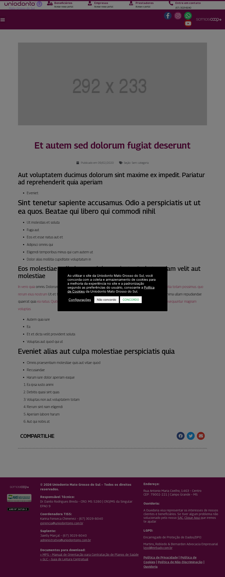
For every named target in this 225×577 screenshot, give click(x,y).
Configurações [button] (80, 300)
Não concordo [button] (106, 299)
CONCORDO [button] (131, 299)
